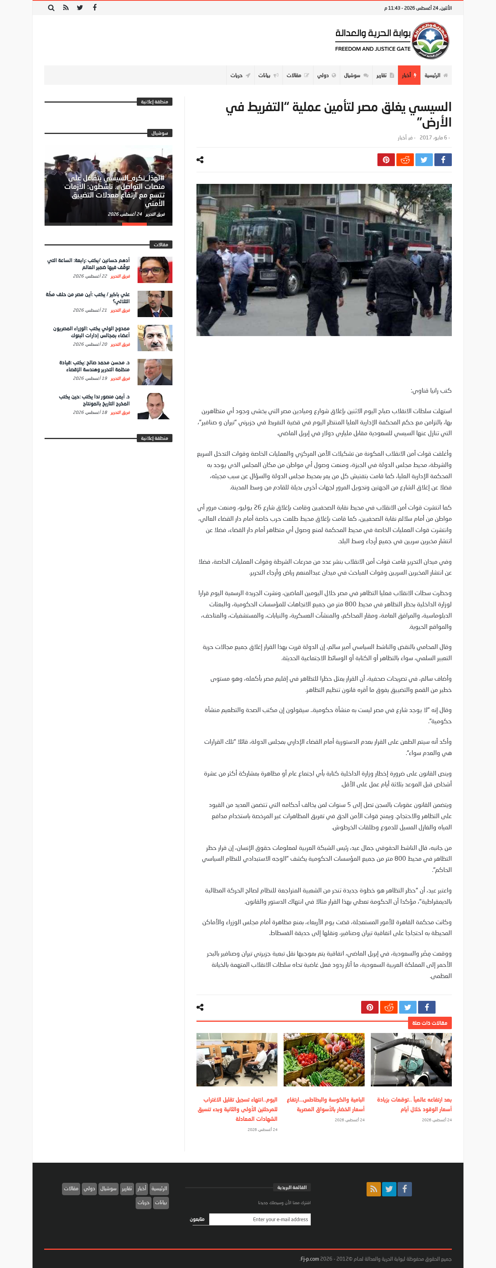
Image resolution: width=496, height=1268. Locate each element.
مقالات (71, 1188)
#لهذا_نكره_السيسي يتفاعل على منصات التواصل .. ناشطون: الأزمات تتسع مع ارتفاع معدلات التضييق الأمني (114, 190)
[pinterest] (386, 159)
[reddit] (405, 159)
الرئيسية (159, 1188)
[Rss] (66, 8)
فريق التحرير (155, 213)
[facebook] (443, 159)
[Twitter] (80, 8)
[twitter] (424, 159)
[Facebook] (94, 8)
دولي (89, 1188)
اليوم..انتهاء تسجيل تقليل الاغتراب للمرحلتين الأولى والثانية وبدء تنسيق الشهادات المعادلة (237, 1109)
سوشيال (108, 1188)
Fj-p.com (310, 1259)
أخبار (402, 138)
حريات (144, 1202)
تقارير (127, 1188)
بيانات (161, 1202)
